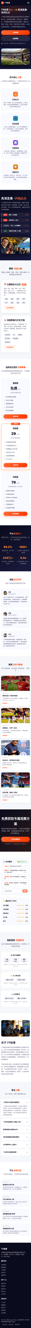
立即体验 (15, 32)
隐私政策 (4, 1324)
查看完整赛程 (10, 308)
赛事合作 (3, 1307)
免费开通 (15, 416)
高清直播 (3, 1264)
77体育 (6, 3)
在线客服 (3, 1313)
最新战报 (3, 1275)
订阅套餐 (3, 1270)
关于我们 (3, 1294)
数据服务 (3, 1305)
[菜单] (28, 3)
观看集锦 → (5, 735)
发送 (25, 891)
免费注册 (3, 1283)
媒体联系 (3, 1310)
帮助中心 (3, 1291)
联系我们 (17, 1324)
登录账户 (3, 1286)
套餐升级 (3, 1289)
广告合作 (3, 1302)
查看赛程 (15, 38)
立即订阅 (15, 465)
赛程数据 (3, 1267)
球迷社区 (3, 1272)
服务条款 (11, 1324)
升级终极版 (15, 514)
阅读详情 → (5, 767)
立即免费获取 (15, 839)
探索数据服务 (10, 347)
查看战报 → (5, 703)
